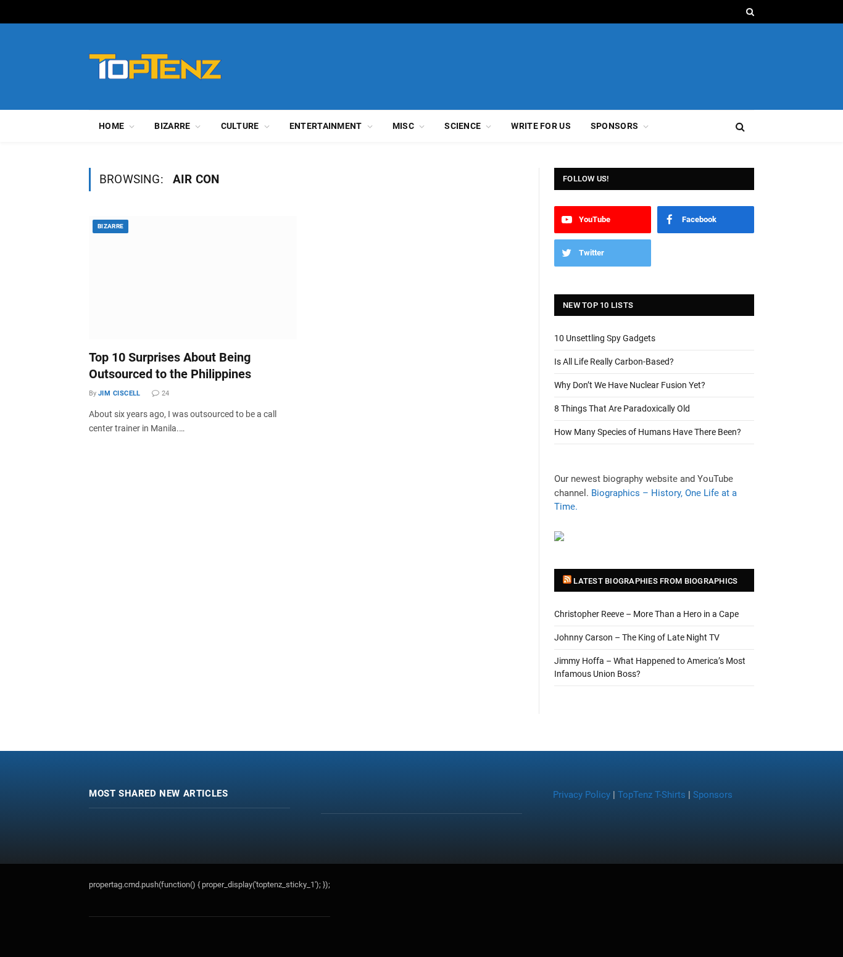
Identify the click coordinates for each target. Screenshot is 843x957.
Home (111, 126)
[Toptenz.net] (155, 67)
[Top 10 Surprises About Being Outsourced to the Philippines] (193, 277)
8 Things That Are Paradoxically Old (622, 408)
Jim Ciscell (119, 393)
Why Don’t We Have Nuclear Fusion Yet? (629, 385)
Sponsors (614, 126)
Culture (240, 126)
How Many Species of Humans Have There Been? (647, 432)
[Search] (749, 11)
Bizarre (172, 126)
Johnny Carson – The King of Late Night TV (637, 637)
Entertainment (325, 126)
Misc (403, 126)
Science (462, 126)
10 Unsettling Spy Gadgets (604, 338)
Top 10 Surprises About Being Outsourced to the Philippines (170, 365)
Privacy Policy (581, 794)
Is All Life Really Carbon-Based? (614, 362)
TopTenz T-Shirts (652, 794)
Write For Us (540, 126)
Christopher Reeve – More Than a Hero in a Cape (646, 614)
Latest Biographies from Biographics (655, 581)
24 (165, 393)
